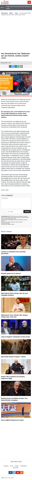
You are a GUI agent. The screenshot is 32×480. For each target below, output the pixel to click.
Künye (11, 466)
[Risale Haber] (5, 2)
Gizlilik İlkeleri (23, 466)
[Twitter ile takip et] (14, 472)
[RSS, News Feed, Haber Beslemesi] (21, 472)
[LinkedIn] (16, 66)
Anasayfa (6, 466)
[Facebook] (10, 66)
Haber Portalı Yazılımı (9, 477)
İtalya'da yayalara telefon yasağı (14, 7)
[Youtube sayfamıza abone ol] (18, 472)
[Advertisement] (16, 34)
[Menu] (29, 2)
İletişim (17, 466)
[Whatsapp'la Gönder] (18, 66)
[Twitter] (13, 66)
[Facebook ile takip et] (10, 472)
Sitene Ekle (15, 467)
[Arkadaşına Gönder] (21, 66)
